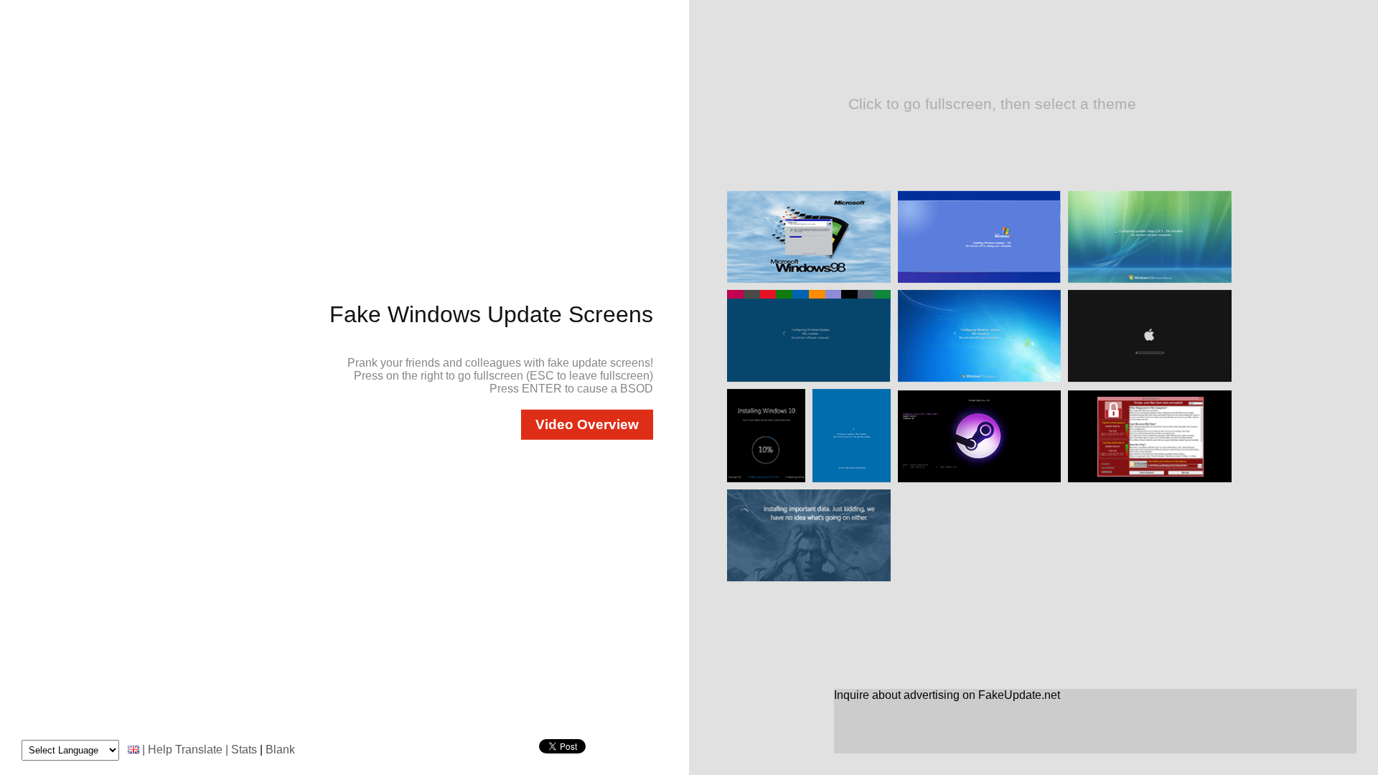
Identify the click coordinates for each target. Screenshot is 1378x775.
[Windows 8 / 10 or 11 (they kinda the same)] (809, 380)
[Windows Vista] (1150, 281)
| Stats (241, 749)
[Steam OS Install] (980, 480)
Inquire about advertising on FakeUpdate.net (947, 695)
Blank (280, 749)
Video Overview (587, 424)
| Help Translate (182, 749)
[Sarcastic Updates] (809, 579)
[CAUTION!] (1150, 480)
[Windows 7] (980, 380)
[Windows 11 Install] (766, 480)
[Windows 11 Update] (851, 480)
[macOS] (1150, 380)
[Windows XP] (980, 281)
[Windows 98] (809, 281)
